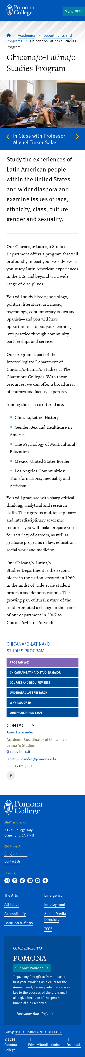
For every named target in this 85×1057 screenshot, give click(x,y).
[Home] (20, 10)
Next (77, 136)
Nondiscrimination (52, 1044)
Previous (8, 136)
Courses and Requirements (30, 682)
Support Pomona (29, 967)
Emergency (53, 895)
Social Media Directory (55, 916)
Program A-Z (19, 662)
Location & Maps (18, 922)
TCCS (48, 928)
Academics (27, 35)
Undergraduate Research (28, 692)
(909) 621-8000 (15, 853)
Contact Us (12, 861)
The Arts (11, 895)
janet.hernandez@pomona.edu (31, 759)
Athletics (11, 904)
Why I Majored (20, 702)
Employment (54, 904)
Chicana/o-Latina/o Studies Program (28, 647)
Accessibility (15, 913)
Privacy (33, 1044)
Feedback (73, 1044)
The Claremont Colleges (38, 1031)
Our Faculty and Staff (26, 712)
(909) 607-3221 (19, 766)
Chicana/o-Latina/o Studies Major (35, 672)
